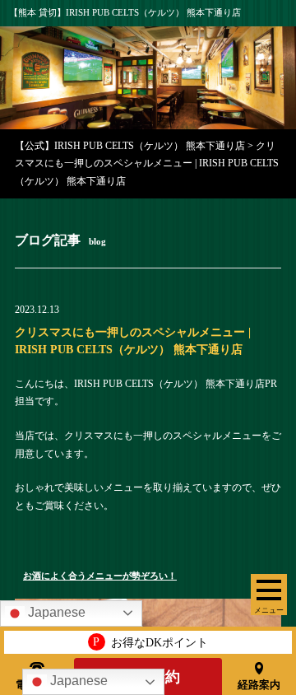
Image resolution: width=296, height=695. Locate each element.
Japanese (77, 681)
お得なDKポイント (150, 641)
